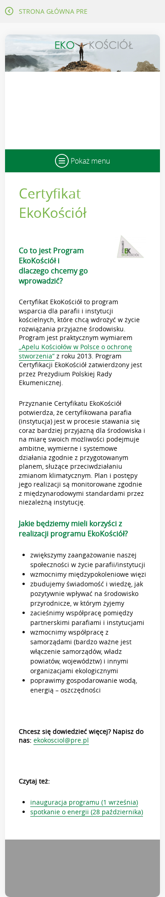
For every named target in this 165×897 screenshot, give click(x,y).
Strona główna (53, 11)
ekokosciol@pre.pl (61, 740)
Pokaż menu (89, 161)
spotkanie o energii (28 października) (86, 811)
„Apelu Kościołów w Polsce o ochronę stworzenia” (75, 351)
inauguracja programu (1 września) (84, 802)
